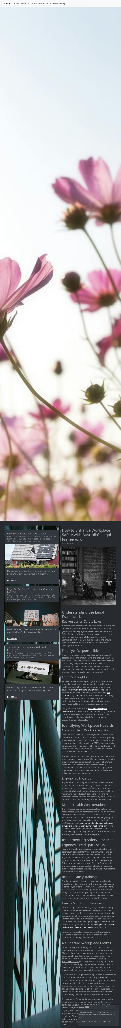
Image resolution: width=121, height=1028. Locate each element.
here (108, 1021)
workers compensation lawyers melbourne (83, 826)
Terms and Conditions (41, 3)
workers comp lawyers (84, 690)
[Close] (117, 1007)
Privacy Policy (59, 3)
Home (16, 3)
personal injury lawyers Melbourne (97, 823)
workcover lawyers (70, 961)
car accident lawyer (85, 927)
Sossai (6, 3)
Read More (12, 580)
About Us (25, 3)
